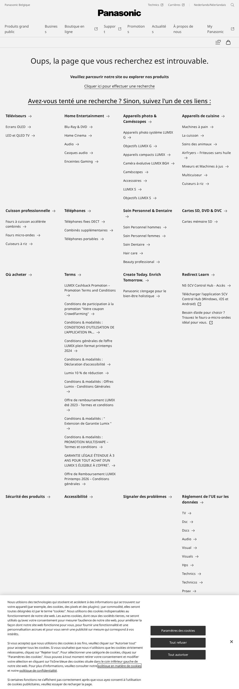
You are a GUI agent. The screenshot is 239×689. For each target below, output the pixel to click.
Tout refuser (178, 642)
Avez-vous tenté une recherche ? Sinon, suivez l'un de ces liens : (119, 101)
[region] (119, 642)
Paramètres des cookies (178, 630)
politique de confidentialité (38, 670)
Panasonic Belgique (17, 5)
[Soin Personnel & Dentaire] (149, 216)
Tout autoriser (178, 655)
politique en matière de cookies (119, 666)
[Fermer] (231, 641)
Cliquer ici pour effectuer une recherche (119, 86)
